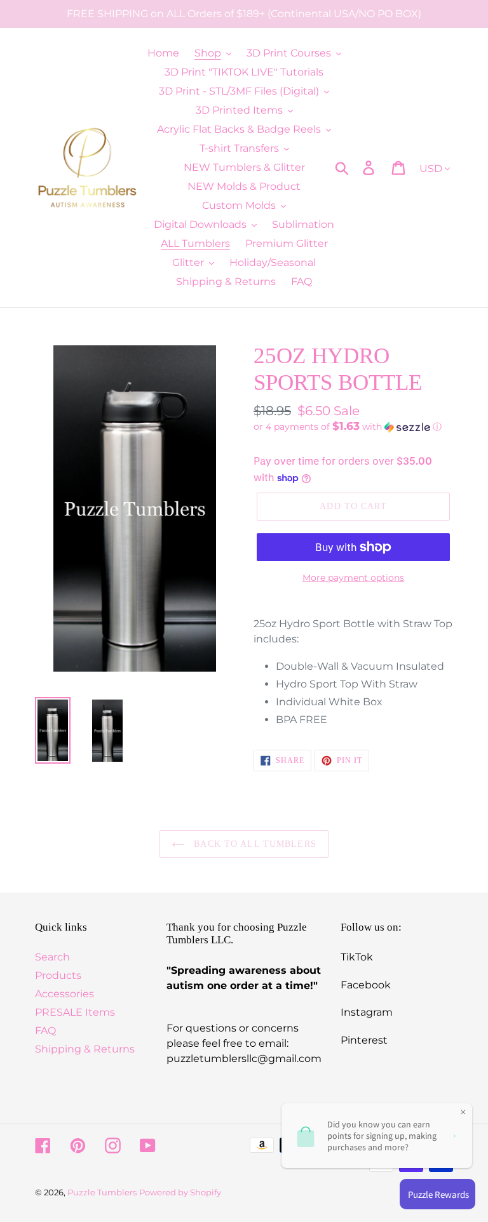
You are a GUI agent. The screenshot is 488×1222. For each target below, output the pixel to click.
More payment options (353, 577)
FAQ (45, 1031)
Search (52, 957)
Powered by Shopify (180, 1192)
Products (58, 975)
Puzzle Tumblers (102, 1192)
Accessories (64, 994)
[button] (353, 426)
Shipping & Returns (85, 1049)
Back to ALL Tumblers (253, 844)
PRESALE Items (75, 1012)
